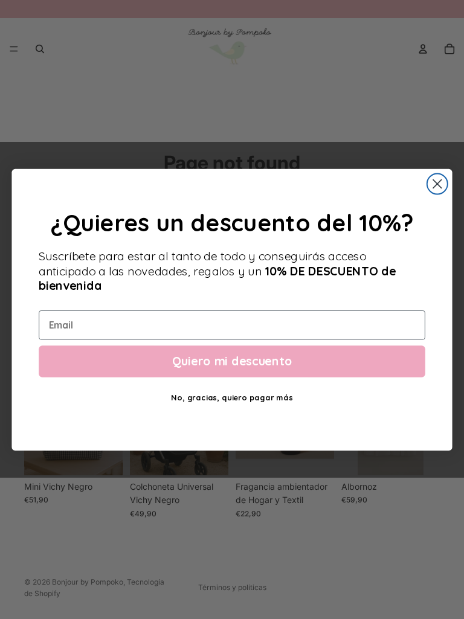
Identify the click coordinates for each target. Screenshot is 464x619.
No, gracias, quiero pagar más (231, 397)
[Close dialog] (437, 183)
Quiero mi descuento (232, 360)
